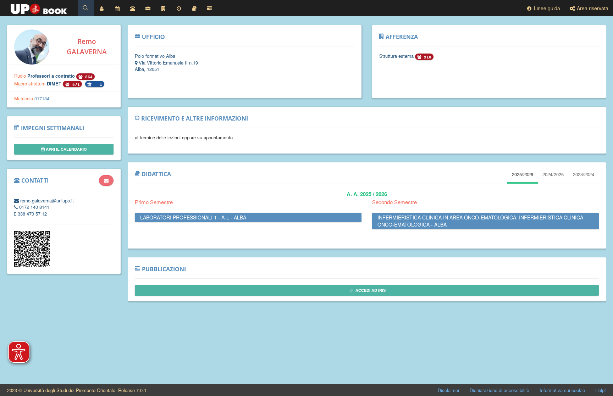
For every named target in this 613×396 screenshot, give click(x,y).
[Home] (39, 7)
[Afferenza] (163, 8)
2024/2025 (553, 174)
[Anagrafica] (102, 8)
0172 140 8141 (33, 206)
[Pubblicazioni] (209, 8)
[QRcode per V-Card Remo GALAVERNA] (32, 264)
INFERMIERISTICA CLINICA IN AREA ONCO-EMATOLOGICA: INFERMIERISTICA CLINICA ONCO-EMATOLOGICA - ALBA (480, 221)
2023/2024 (583, 174)
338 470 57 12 (31, 213)
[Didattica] (194, 8)
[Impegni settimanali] (117, 8)
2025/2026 (522, 174)
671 (75, 84)
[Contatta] (106, 180)
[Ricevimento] (179, 8)
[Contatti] (132, 8)
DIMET (55, 83)
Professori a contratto (51, 75)
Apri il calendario (66, 149)
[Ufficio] (148, 8)
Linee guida (546, 8)
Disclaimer (448, 390)
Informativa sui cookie (562, 390)
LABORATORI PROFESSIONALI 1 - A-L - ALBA (193, 217)
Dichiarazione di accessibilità (499, 390)
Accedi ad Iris (370, 290)
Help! (600, 390)
